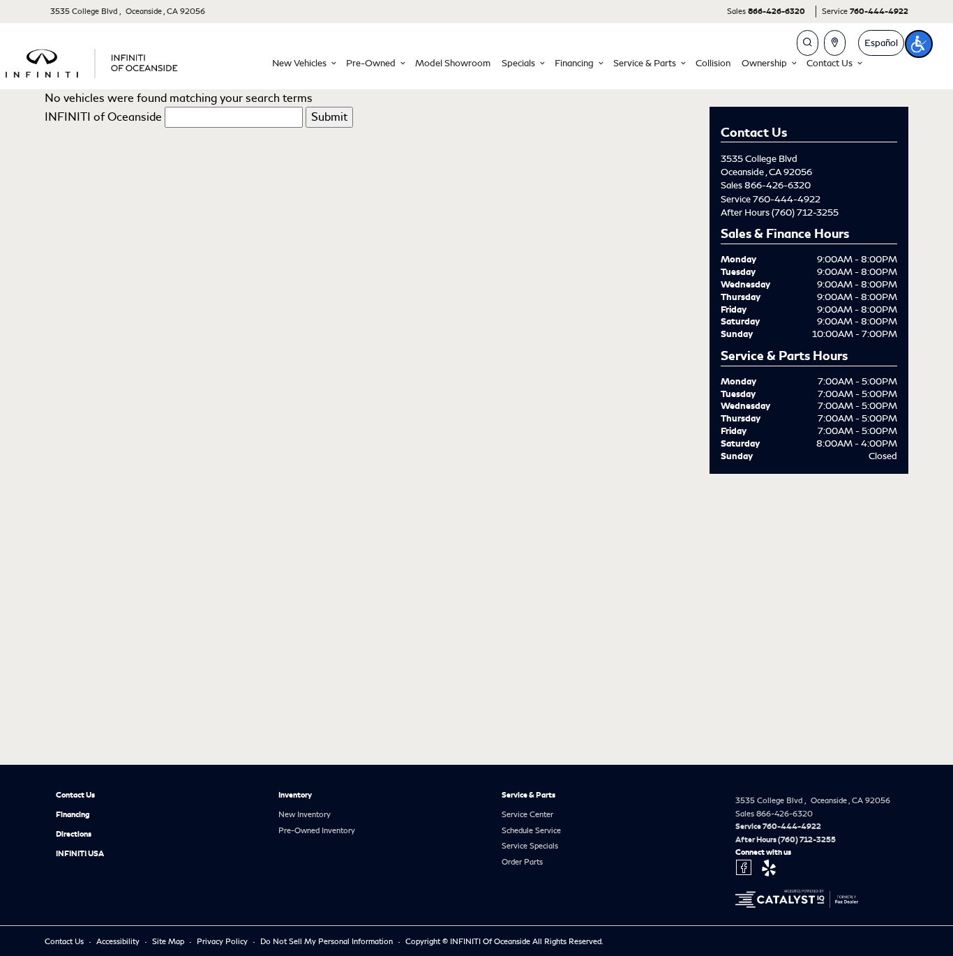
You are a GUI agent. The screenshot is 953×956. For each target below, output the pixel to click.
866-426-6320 (777, 185)
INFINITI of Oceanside (103, 117)
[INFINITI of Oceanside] (93, 61)
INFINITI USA (80, 853)
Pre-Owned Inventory (316, 830)
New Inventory (304, 814)
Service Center (527, 814)
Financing (73, 814)
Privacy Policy (223, 941)
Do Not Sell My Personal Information (327, 941)
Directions (73, 834)
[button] (303, 63)
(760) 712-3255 (805, 212)
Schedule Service (531, 830)
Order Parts (522, 862)
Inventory (295, 795)
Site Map (169, 941)
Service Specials (530, 846)
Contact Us (75, 795)
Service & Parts (528, 795)
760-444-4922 (786, 199)
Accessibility (119, 941)
